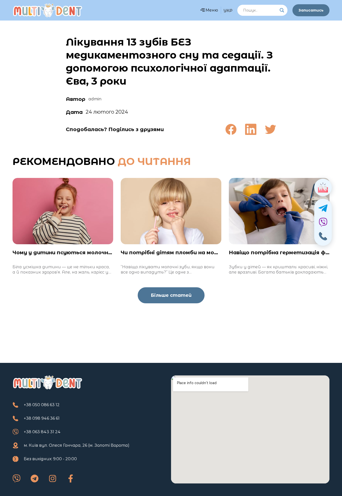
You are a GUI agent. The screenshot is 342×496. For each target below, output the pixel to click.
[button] (202, 10)
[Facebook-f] (71, 478)
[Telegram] (35, 478)
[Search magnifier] (281, 10)
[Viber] (17, 478)
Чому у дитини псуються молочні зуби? (70, 253)
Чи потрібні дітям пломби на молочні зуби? (183, 253)
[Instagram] (53, 478)
